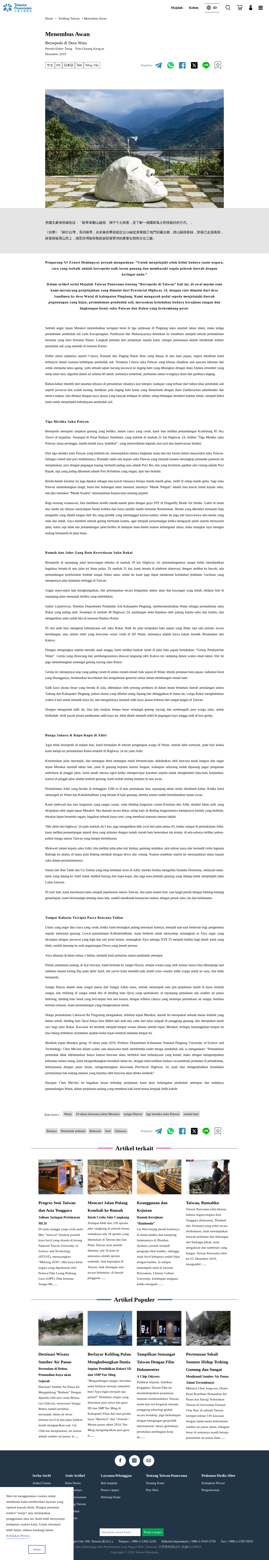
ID (215, 8)
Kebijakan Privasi (213, 1483)
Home (49, 18)
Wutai (68, 1114)
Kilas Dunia (73, 1483)
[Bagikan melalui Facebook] (182, 65)
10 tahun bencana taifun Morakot (98, 1114)
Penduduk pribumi (73, 1131)
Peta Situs (152, 1490)
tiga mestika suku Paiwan (162, 1114)
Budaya (52, 1131)
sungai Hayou (133, 1114)
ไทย (79, 65)
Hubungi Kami (110, 1497)
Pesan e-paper (110, 1490)
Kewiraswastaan (75, 1497)
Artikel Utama (41, 1483)
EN (58, 65)
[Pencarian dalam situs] (228, 8)
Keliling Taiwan (69, 18)
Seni (108, 1131)
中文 (50, 65)
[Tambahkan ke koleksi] (218, 65)
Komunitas (72, 1511)
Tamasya (121, 1131)
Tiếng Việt (92, 65)
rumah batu (191, 1114)
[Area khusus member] (250, 8)
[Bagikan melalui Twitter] (194, 65)
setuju (37, 1549)
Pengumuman (211, 1490)
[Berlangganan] (240, 8)
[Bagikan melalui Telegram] (158, 65)
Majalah (177, 8)
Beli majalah (109, 1483)
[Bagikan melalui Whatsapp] (170, 65)
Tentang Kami (155, 1483)
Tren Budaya (73, 1490)
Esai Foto (71, 1518)
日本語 (68, 65)
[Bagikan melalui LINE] (206, 65)
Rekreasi (95, 1131)
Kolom (193, 8)
